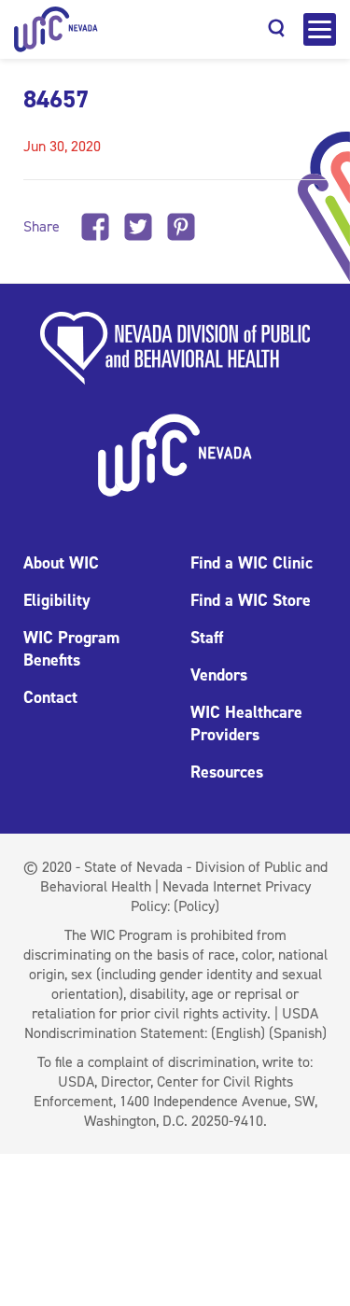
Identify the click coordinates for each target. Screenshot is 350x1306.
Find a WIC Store (250, 600)
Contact (50, 697)
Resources (226, 772)
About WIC (61, 563)
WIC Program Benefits (71, 648)
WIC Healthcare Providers (246, 723)
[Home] (56, 29)
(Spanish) (298, 1033)
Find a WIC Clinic (251, 563)
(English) (238, 1033)
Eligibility (57, 600)
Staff (206, 637)
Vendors (218, 675)
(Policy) (196, 906)
